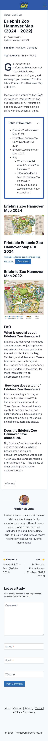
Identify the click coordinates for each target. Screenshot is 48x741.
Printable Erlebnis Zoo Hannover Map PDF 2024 (25, 142)
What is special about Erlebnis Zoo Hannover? (28, 165)
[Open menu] (44, 5)
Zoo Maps (17, 15)
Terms (38, 708)
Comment (12, 605)
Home (7, 15)
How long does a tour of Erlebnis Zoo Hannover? (28, 177)
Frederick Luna (24, 509)
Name (9, 646)
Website (10, 674)
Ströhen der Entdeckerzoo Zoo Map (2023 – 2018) (36, 568)
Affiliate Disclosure (24, 712)
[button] (24, 225)
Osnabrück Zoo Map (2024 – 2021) (11, 566)
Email (9, 660)
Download (23, 261)
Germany (10, 483)
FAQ (14, 157)
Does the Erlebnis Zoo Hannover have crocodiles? (28, 188)
